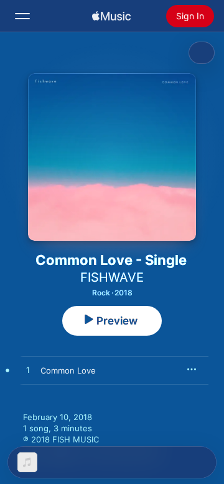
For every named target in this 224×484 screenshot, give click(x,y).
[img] (111, 16)
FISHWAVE (112, 277)
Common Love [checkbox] (68, 370)
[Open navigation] (22, 16)
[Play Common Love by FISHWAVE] (28, 370)
